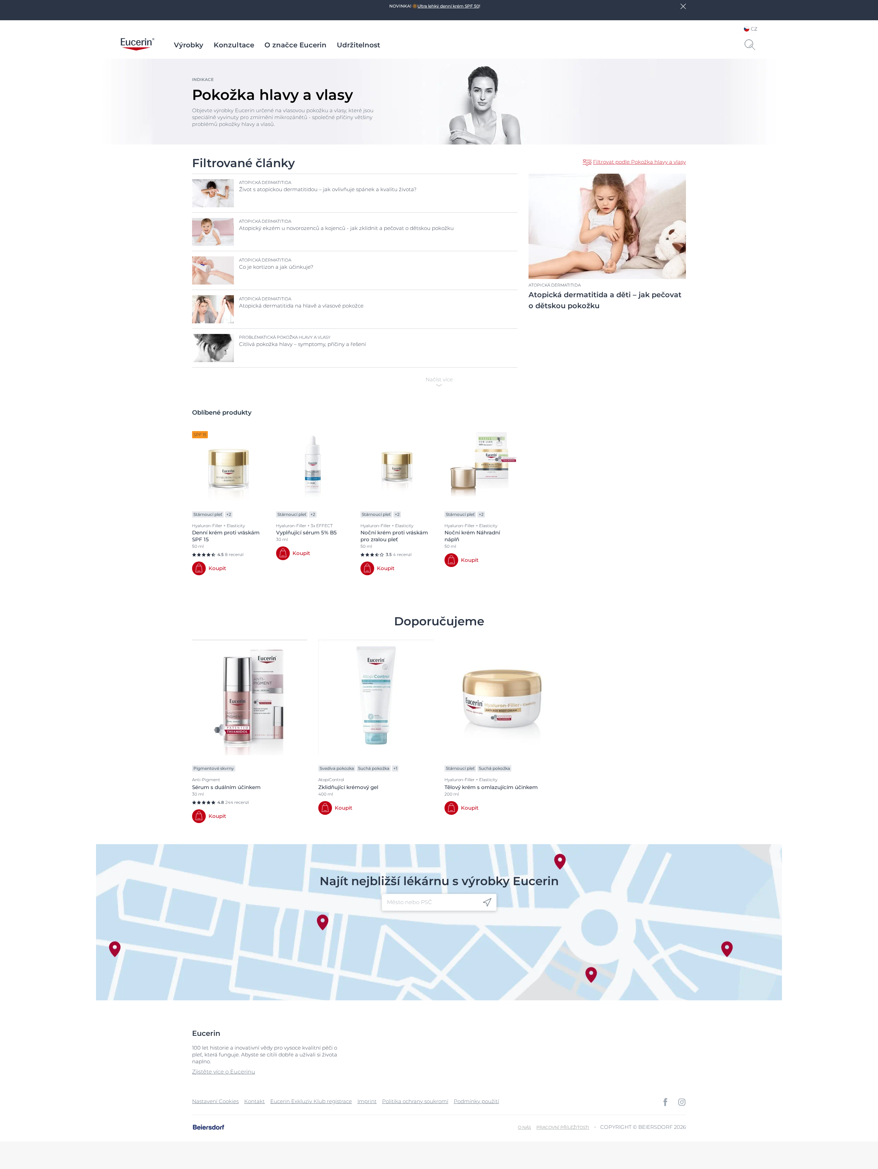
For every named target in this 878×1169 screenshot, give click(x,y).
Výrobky (188, 45)
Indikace (203, 79)
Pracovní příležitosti (562, 1127)
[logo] (137, 45)
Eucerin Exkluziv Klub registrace (311, 1101)
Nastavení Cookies (215, 1101)
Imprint (367, 1101)
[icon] (487, 902)
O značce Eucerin (295, 45)
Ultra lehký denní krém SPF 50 (448, 6)
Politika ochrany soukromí (415, 1101)
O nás (524, 1127)
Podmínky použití (476, 1101)
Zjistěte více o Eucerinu (223, 1071)
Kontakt (254, 1101)
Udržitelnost (358, 45)
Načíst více (439, 379)
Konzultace (234, 45)
